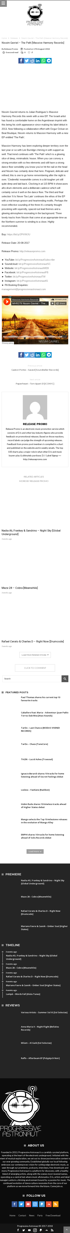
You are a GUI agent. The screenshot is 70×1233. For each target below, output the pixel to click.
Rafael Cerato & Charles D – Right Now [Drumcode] (33, 641)
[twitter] (26, 60)
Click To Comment (35, 668)
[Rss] (55, 1204)
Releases (14, 38)
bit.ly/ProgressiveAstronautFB (32, 272)
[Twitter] (21, 1204)
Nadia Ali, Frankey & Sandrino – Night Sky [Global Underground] (31, 532)
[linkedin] (38, 60)
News (31, 1215)
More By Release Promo (34, 481)
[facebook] (21, 60)
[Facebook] (14, 1204)
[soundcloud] (49, 1204)
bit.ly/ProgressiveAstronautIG (32, 280)
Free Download (53, 1215)
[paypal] (42, 1204)
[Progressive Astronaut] (35, 3)
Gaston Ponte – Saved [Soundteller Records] (35, 367)
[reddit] (32, 60)
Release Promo (11, 49)
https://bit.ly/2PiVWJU (18, 234)
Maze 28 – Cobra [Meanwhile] (20, 587)
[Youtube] (28, 1204)
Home (4, 38)
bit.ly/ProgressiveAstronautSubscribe (35, 259)
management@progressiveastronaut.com (24, 289)
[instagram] (35, 1204)
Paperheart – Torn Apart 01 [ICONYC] (35, 381)
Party (40, 1215)
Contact (22, 1215)
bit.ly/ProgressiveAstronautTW (29, 276)
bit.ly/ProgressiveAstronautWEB (32, 268)
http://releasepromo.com (32, 251)
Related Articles (34, 476)
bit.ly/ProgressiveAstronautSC (35, 264)
